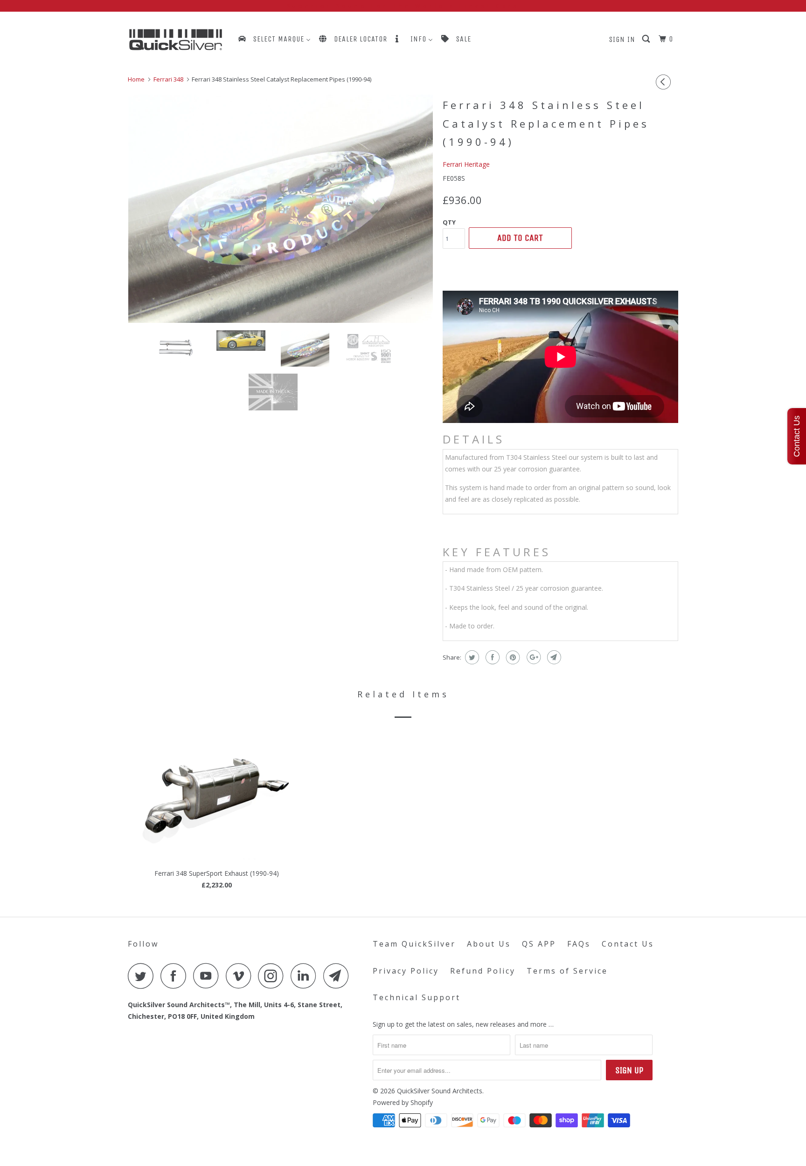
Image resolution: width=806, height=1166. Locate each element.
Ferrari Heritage (466, 164)
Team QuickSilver (414, 944)
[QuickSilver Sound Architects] (175, 40)
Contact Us (628, 944)
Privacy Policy (406, 971)
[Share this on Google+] (532, 657)
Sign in (622, 39)
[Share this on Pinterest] (512, 657)
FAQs (579, 944)
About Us (489, 944)
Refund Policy (482, 971)
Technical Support (416, 997)
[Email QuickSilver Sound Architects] (338, 976)
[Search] (646, 39)
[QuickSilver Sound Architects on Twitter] (143, 976)
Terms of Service (567, 971)
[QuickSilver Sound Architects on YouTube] (208, 976)
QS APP (539, 944)
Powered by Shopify (403, 1102)
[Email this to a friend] (553, 657)
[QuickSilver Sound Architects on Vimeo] (241, 976)
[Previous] (665, 82)
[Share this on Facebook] (491, 657)
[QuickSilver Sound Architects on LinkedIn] (306, 976)
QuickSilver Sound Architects (439, 1090)
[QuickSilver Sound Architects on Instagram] (273, 976)
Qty (449, 222)
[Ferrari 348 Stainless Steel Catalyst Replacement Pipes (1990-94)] (280, 208)
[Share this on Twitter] (471, 657)
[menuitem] (273, 39)
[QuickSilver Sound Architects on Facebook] (175, 976)
